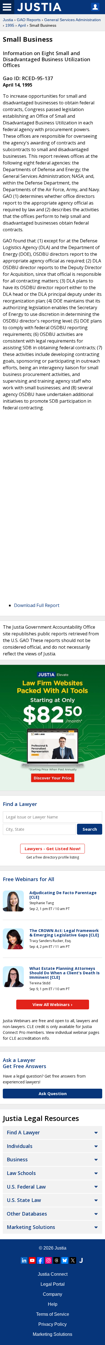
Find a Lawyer (20, 804)
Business (17, 1159)
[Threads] (56, 1260)
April (22, 25)
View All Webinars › (52, 1004)
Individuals (19, 1146)
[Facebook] (40, 1260)
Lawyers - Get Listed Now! (52, 848)
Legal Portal (53, 1284)
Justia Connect (52, 1274)
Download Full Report (36, 605)
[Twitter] (72, 1260)
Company (52, 1294)
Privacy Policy (52, 1324)
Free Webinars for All (28, 879)
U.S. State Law (24, 1200)
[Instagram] (48, 1260)
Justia (8, 20)
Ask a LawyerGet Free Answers (24, 1063)
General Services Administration (72, 20)
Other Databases (27, 1213)
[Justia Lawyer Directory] (81, 1260)
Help (52, 1304)
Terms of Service (52, 1314)
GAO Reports (29, 20)
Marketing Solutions (31, 1227)
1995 (9, 25)
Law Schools (21, 1173)
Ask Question (53, 1093)
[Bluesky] (64, 1260)
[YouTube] (32, 1260)
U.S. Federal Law (26, 1186)
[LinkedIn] (24, 1260)
